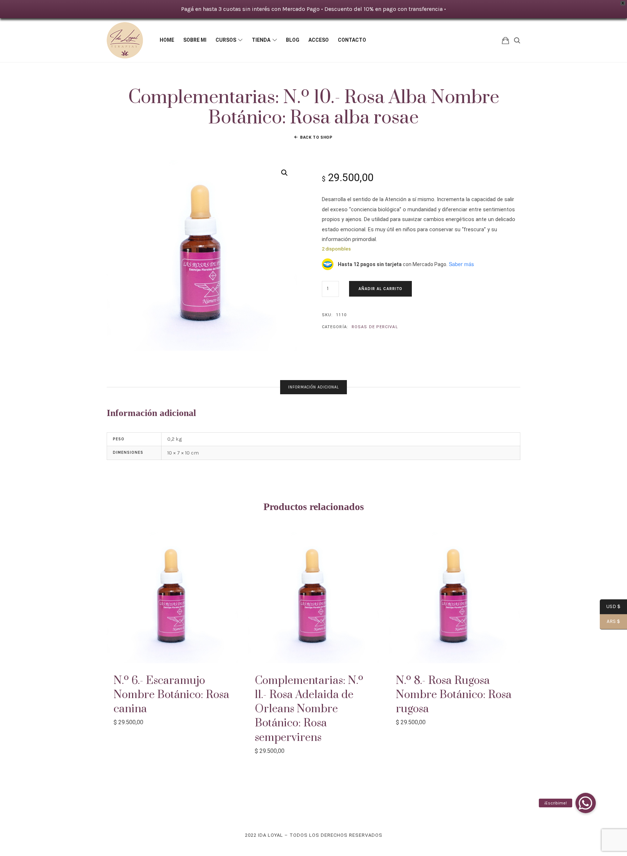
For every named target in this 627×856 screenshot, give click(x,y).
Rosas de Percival (375, 327)
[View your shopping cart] (505, 40)
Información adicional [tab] (313, 387)
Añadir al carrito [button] (172, 597)
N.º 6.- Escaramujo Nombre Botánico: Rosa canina (171, 695)
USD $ (610, 607)
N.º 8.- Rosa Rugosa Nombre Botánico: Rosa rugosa (454, 695)
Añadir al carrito (380, 288)
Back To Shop (316, 137)
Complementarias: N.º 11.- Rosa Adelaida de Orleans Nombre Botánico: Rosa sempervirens (309, 709)
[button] (284, 172)
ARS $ (610, 621)
